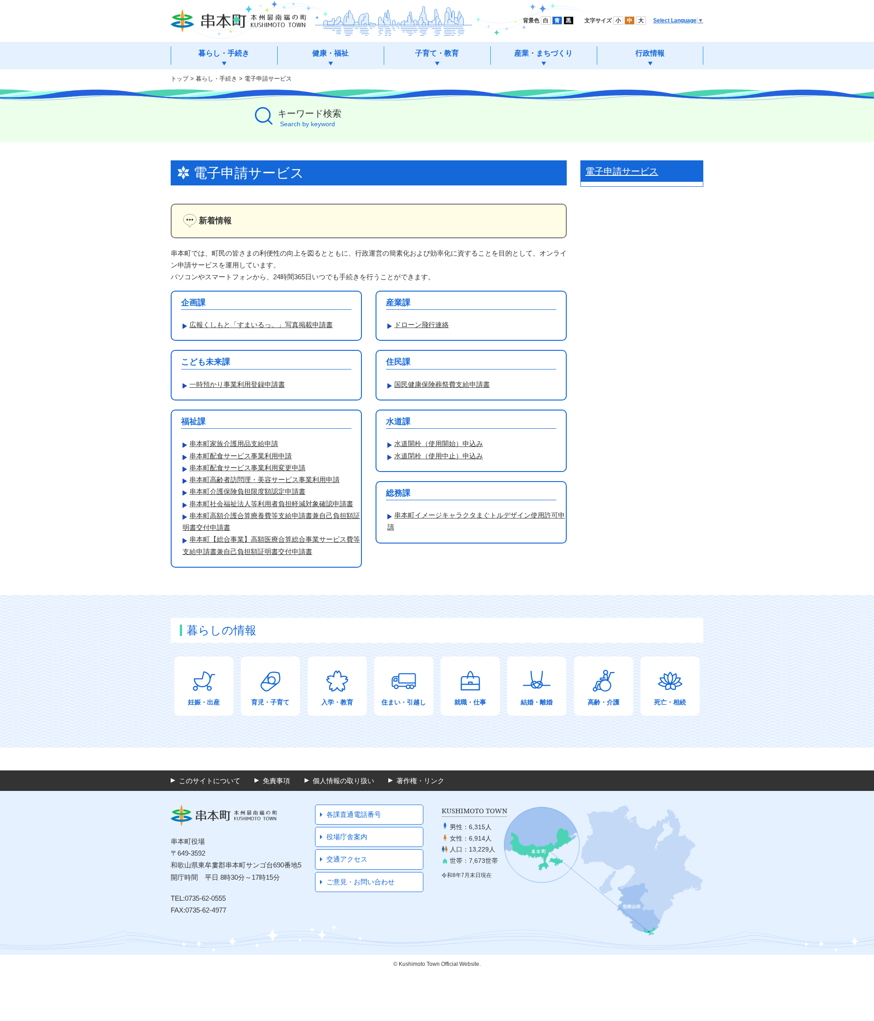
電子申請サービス (268, 78)
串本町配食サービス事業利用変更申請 (247, 468)
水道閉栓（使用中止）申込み (438, 456)
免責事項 (276, 781)
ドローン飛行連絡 (421, 324)
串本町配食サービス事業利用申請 (240, 456)
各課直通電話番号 (353, 814)
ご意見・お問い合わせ (360, 882)
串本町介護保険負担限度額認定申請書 (247, 491)
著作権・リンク (420, 781)
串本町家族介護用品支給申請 (233, 443)
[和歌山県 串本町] (238, 21)
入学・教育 (337, 702)
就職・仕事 (470, 702)
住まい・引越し (403, 702)
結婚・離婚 (537, 702)
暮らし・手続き (216, 78)
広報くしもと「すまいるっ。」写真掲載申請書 (261, 324)
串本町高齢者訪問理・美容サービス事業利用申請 (264, 479)
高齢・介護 (604, 702)
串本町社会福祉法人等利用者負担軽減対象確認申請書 (271, 504)
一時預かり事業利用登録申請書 (237, 384)
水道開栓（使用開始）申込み (438, 443)
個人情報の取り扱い (343, 781)
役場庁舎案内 (346, 837)
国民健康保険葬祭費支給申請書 (442, 384)
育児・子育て (270, 702)
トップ (179, 78)
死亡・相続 (670, 702)
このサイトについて (209, 781)
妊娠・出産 (204, 702)
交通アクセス (346, 859)
